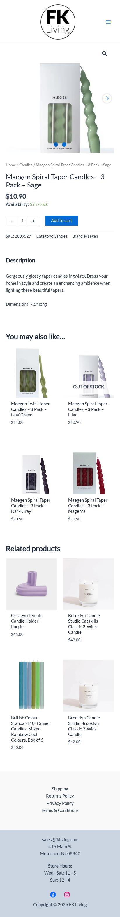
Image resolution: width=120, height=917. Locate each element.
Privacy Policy (60, 803)
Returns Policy (60, 795)
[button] (104, 53)
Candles (26, 165)
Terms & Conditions (60, 810)
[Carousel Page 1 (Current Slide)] (56, 144)
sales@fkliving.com (60, 839)
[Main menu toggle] (108, 22)
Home (11, 165)
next (107, 98)
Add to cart (61, 220)
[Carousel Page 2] (64, 144)
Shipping (60, 788)
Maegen (91, 236)
